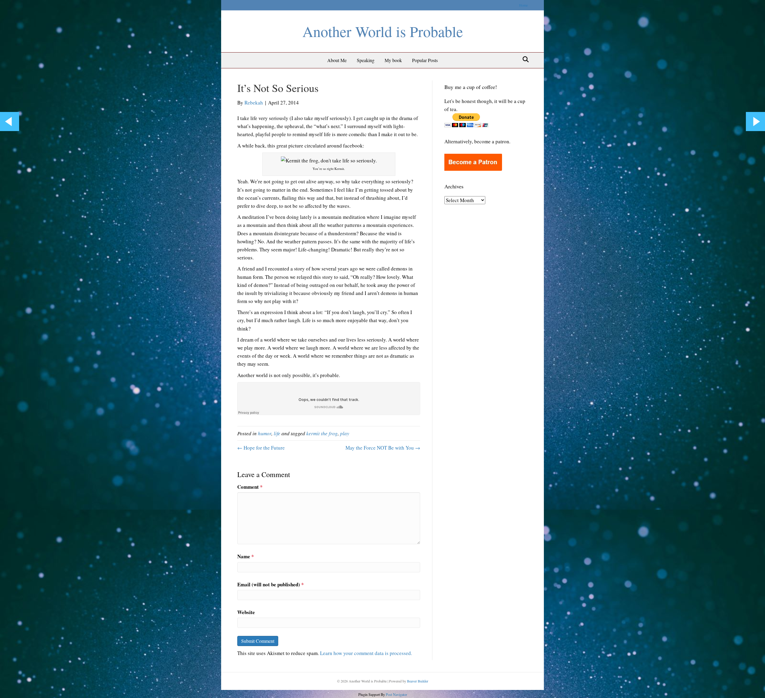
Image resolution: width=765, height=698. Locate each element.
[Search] (524, 59)
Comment (250, 487)
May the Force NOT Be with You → (382, 447)
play (344, 433)
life (277, 433)
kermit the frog (322, 433)
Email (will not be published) (270, 584)
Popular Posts (425, 60)
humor (264, 433)
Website (246, 612)
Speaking (365, 60)
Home (523, 5)
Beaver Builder (417, 681)
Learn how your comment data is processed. (366, 653)
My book (393, 60)
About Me (337, 60)
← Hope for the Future (261, 447)
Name (245, 556)
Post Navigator (396, 694)
